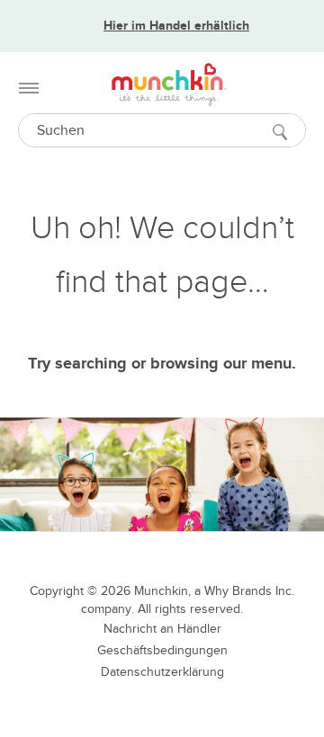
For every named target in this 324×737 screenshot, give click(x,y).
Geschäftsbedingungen (162, 650)
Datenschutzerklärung (162, 672)
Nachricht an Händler (162, 628)
